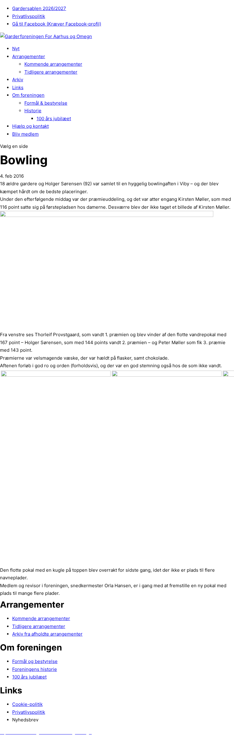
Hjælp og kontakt (30, 126)
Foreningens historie (34, 669)
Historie (32, 110)
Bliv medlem (25, 134)
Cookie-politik (27, 704)
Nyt (16, 48)
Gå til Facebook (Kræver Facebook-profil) (56, 24)
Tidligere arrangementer (50, 72)
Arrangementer (28, 56)
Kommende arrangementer (53, 64)
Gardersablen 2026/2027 (39, 8)
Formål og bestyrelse (35, 661)
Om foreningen (28, 95)
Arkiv (17, 79)
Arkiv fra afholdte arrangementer (47, 634)
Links (17, 87)
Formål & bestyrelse (45, 103)
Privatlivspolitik (28, 16)
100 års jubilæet (54, 118)
